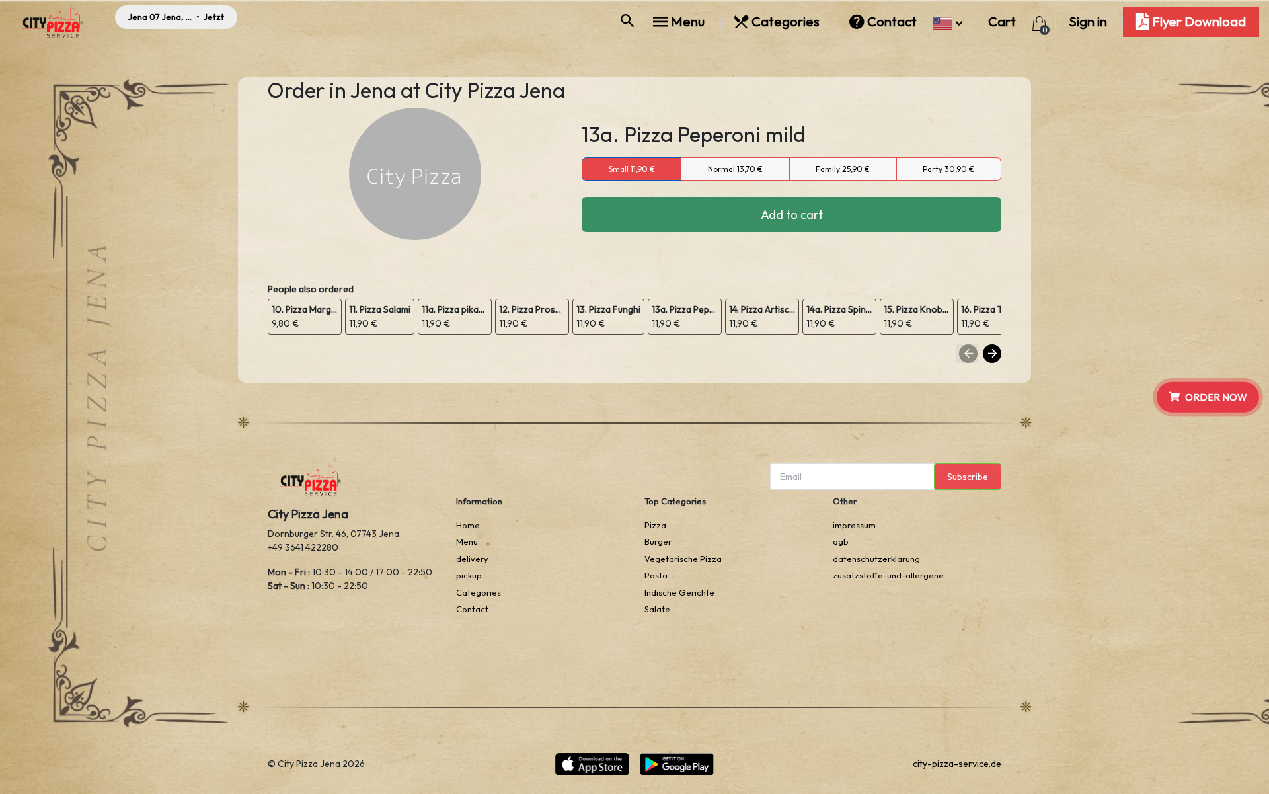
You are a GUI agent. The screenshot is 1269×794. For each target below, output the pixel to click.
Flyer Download (1197, 21)
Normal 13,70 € (735, 169)
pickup (469, 575)
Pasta (656, 575)
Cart (1003, 21)
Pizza (655, 525)
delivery (472, 558)
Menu (687, 21)
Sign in (1088, 21)
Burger (658, 541)
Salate (657, 609)
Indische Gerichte (679, 592)
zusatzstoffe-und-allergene (888, 575)
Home (468, 525)
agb (841, 541)
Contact (892, 21)
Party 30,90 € (948, 169)
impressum (854, 525)
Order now (1216, 396)
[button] (947, 21)
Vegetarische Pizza (683, 558)
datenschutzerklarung (876, 558)
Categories (785, 21)
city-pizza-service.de (957, 764)
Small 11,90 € (632, 169)
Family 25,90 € (843, 169)
